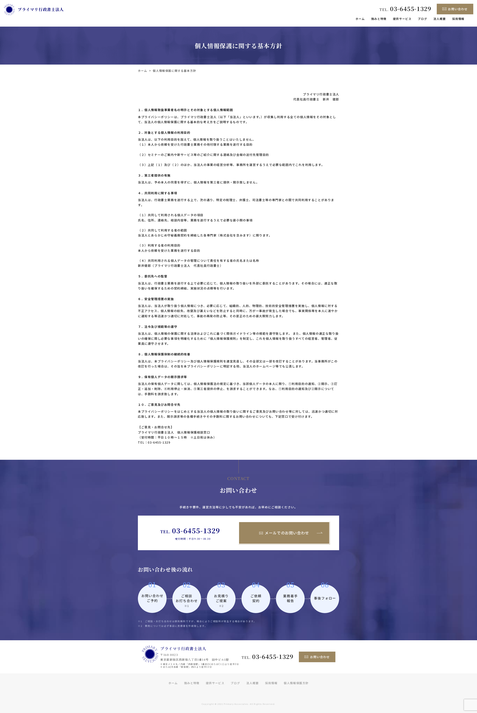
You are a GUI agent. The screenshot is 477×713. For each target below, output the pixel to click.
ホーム (360, 19)
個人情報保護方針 (296, 683)
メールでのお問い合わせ (287, 532)
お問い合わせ (458, 9)
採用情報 (458, 19)
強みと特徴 (379, 19)
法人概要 (439, 19)
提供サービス (402, 19)
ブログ (422, 19)
